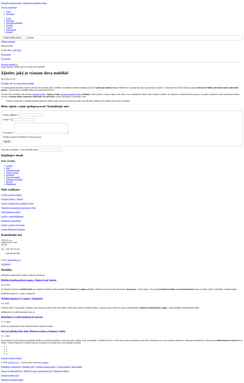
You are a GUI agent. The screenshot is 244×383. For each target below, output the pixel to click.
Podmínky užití (28, 367)
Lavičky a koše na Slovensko (13, 225)
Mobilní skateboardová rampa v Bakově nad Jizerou (28, 280)
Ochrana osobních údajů (45, 367)
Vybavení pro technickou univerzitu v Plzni (18, 208)
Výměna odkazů (63, 367)
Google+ (45, 362)
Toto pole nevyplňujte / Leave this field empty (19, 150)
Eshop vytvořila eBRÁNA (11, 371)
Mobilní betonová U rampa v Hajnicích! (22, 298)
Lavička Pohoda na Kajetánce (13, 229)
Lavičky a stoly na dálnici (11, 195)
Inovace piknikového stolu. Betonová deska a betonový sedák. (33, 331)
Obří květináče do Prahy (11, 212)
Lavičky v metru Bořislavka (12, 216)
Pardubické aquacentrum (11, 221)
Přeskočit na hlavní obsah (11, 3)
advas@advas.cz (14, 260)
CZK (14, 50)
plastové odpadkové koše (70, 94)
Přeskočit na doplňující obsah (35, 3)
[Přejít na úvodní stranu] (9, 7)
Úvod (3, 67)
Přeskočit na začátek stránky (12, 380)
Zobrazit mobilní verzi (10, 375)
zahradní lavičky (38, 94)
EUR (19, 50)
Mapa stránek (76, 367)
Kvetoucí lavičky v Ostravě (12, 199)
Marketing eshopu (61, 371)
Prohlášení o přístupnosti (11, 367)
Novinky (9, 67)
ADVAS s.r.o (13, 362)
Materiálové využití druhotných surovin (22, 317)
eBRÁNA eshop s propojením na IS (38, 371)
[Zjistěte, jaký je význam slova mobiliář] (17, 83)
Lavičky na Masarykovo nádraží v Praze (17, 203)
